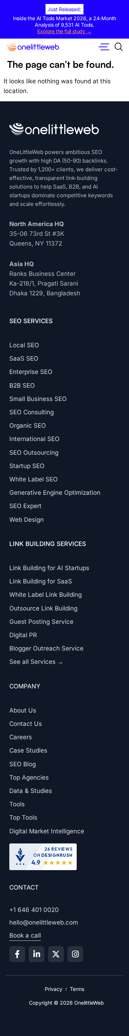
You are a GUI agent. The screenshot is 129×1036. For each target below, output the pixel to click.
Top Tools (23, 817)
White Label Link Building (45, 594)
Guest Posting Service (41, 621)
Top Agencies (29, 777)
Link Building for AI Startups (49, 568)
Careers (20, 737)
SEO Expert (25, 506)
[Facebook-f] (17, 954)
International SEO (34, 438)
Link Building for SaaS (40, 581)
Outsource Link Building (43, 608)
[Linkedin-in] (36, 954)
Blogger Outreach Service (46, 648)
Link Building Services (47, 543)
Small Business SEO (38, 398)
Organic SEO (27, 425)
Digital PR (23, 635)
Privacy (53, 989)
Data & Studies (30, 790)
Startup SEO (26, 465)
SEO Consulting (31, 412)
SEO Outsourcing (33, 452)
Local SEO (24, 345)
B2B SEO (22, 385)
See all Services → (36, 661)
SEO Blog (22, 764)
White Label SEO (33, 479)
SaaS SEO (23, 358)
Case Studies (28, 750)
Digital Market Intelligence (46, 831)
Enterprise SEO (30, 371)
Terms (77, 989)
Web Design (26, 519)
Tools (17, 804)
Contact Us (25, 723)
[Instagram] (75, 954)
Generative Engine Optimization (54, 492)
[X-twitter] (56, 954)
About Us (22, 710)
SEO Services (31, 321)
